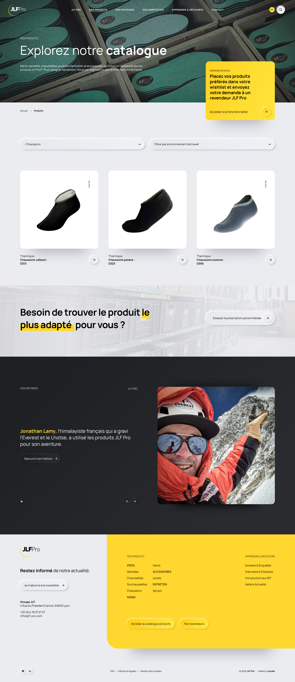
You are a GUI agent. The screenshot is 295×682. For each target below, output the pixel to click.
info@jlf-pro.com (31, 616)
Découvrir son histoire (38, 458)
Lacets (157, 578)
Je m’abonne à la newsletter (41, 585)
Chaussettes (135, 578)
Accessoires (162, 572)
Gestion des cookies (150, 671)
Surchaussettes (137, 584)
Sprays (157, 591)
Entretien (160, 584)
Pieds (131, 565)
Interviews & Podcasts (259, 572)
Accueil (24, 110)
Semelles (132, 572)
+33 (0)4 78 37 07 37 (32, 612)
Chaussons (134, 591)
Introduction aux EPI (258, 578)
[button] (22, 501)
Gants (156, 565)
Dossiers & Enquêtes (258, 565)
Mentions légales (127, 671)
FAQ (112, 671)
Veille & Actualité (255, 584)
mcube (271, 671)
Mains (131, 597)
